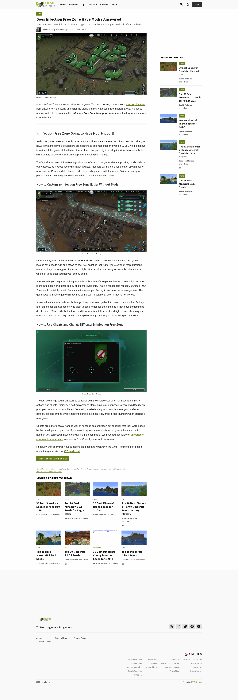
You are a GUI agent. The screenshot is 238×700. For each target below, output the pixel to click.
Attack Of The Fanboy (192, 659)
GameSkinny (151, 667)
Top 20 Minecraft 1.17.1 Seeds (75, 553)
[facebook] (192, 626)
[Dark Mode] (188, 4)
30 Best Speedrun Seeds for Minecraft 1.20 (48, 506)
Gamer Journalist (134, 667)
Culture (93, 4)
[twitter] (185, 626)
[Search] (181, 4)
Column (104, 4)
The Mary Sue (196, 667)
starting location (135, 104)
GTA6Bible (137, 675)
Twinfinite (152, 659)
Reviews (73, 4)
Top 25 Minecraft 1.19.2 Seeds (131, 553)
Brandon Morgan (129, 518)
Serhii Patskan (43, 514)
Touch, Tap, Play (135, 671)
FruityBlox (174, 671)
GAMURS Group (196, 682)
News (63, 4)
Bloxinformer (196, 671)
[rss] (172, 626)
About (39, 638)
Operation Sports (171, 667)
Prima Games (136, 663)
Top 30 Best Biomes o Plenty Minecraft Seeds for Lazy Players (133, 508)
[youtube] (199, 626)
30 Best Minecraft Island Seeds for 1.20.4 (104, 506)
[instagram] (178, 626)
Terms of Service (62, 638)
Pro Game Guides (135, 659)
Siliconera (152, 663)
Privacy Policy (80, 638)
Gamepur (175, 659)
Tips (83, 4)
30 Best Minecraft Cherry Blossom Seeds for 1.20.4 (104, 555)
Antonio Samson (100, 563)
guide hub (72, 451)
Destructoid (196, 663)
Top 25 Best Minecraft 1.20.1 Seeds (46, 555)
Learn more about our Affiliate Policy (49, 471)
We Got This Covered (170, 663)
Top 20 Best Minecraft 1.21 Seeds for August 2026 (75, 508)
